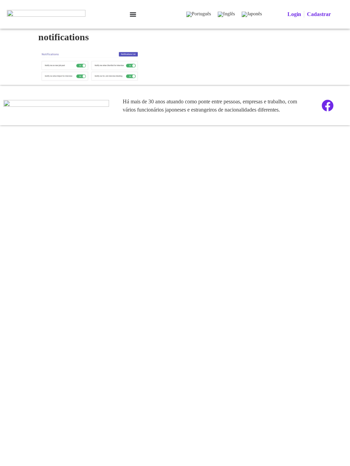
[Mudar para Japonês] (251, 14)
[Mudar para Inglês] (226, 14)
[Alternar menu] (133, 14)
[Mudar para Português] (198, 14)
